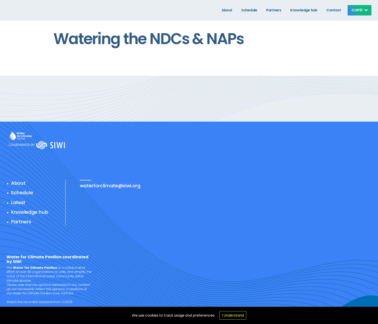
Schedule (249, 10)
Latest (18, 202)
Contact (333, 10)
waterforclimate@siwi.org (110, 185)
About (227, 10)
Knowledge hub (303, 10)
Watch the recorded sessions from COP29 (39, 302)
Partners (273, 10)
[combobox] (358, 10)
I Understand (233, 315)
